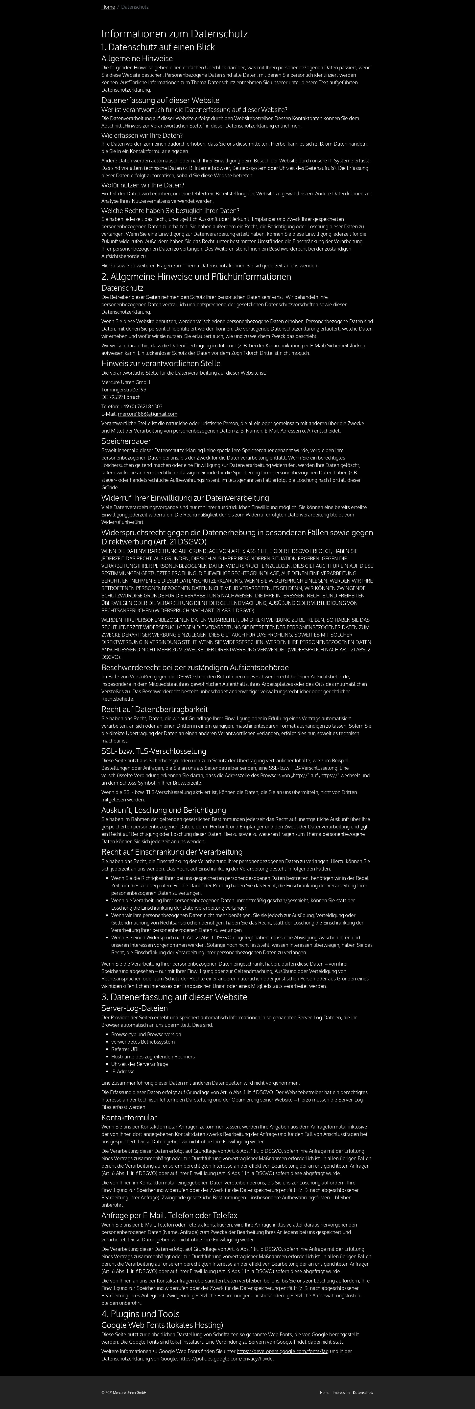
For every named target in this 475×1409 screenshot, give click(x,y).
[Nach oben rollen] (462, 1396)
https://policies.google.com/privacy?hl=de (226, 1358)
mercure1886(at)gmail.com (147, 413)
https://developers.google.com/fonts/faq (283, 1351)
